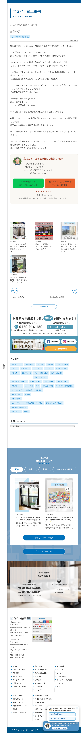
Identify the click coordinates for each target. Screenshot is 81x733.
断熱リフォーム (63, 381)
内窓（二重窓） (17, 394)
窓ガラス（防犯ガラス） (21, 712)
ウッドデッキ (37, 368)
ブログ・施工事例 (23, 25)
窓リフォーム (26, 373)
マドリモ (38, 676)
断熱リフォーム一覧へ (44, 538)
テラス (37, 719)
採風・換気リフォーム (42, 695)
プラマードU (61, 676)
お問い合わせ (17, 683)
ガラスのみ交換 (40, 683)
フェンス (15, 368)
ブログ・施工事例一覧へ (44, 551)
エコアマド (49, 368)
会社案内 (39, 390)
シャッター (60, 683)
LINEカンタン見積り (19, 686)
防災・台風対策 (56, 373)
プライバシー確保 (62, 364)
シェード (40, 364)
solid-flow (38, 706)
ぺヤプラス (38, 690)
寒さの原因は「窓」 (41, 669)
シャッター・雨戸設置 (64, 680)
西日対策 (50, 364)
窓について (38, 666)
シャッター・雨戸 (64, 469)
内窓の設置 (60, 666)
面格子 (15, 709)
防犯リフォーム (17, 386)
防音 (31, 469)
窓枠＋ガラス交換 (41, 673)
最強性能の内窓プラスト (54, 403)
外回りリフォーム (41, 709)
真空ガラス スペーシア (19, 381)
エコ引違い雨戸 (40, 702)
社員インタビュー (40, 377)
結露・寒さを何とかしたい (58, 718)
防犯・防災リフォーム (20, 706)
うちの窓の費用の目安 (56, 714)
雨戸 (58, 686)
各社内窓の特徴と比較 (19, 407)
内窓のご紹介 (16, 399)
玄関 (45, 469)
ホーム (12, 25)
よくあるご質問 (47, 386)
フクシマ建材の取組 (41, 373)
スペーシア (38, 686)
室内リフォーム (61, 368)
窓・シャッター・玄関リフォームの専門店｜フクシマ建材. (40, 730)
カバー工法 (29, 386)
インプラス (60, 669)
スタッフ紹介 (17, 676)
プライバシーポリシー (20, 680)
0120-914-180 (44, 191)
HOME (15, 666)
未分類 (26, 411)
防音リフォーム (49, 381)
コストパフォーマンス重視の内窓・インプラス (27, 403)
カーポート (38, 712)
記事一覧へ (44, 306)
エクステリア (25, 368)
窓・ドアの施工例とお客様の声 (22, 390)
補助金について (17, 364)
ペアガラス (15, 373)
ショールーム (29, 364)
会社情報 (16, 673)
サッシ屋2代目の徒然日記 (20, 37)
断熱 (17, 469)
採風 (37, 386)
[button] (61, 726)
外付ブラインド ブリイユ (43, 699)
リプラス (38, 680)
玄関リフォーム (35, 381)
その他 (27, 394)
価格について (16, 411)
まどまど (60, 673)
